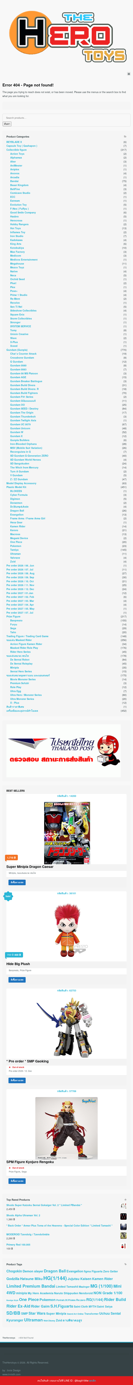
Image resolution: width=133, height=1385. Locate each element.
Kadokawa (16, 240)
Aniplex (14, 169)
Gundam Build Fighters (24, 393)
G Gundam (16, 361)
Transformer (91, 1313)
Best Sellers (15, 790)
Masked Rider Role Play (24, 647)
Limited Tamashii (67, 1287)
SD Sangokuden (19, 463)
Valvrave (15, 557)
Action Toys (17, 153)
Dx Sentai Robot (19, 659)
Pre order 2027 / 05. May (20, 608)
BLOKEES (16, 491)
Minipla (14, 667)
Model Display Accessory (21, 483)
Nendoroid (86, 1293)
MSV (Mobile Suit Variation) (26, 448)
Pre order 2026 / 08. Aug (20, 573)
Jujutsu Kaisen (79, 1278)
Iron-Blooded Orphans (23, 444)
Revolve (15, 302)
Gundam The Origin (21, 412)
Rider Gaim (40, 1306)
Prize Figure (13, 616)
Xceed (13, 346)
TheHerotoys (8, 1337)
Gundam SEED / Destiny (24, 408)
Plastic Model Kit (16, 487)
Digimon (15, 498)
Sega (13, 628)
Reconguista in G (20, 451)
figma (87, 1271)
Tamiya (14, 549)
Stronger (15, 322)
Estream (15, 200)
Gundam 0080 (18, 365)
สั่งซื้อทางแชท (17, 882)
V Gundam (16, 475)
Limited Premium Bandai (30, 1286)
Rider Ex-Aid (18, 1306)
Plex (12, 287)
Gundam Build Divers (22, 385)
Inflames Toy (17, 232)
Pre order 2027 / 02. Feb (20, 597)
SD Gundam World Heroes (25, 459)
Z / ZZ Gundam (19, 479)
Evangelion (17, 514)
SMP (24, 1313)
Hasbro (14, 216)
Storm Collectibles (21, 318)
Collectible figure (16, 149)
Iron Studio (16, 236)
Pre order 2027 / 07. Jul (19, 612)
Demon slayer (33, 1271)
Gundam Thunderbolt (23, 416)
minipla (21, 1293)
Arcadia (14, 177)
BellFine (15, 189)
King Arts (15, 243)
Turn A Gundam (19, 471)
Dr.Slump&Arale (19, 506)
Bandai (14, 181)
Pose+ (13, 291)
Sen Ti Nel (16, 306)
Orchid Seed (17, 279)
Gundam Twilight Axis (23, 420)
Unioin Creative (19, 334)
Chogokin (14, 1271)
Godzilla (12, 1278)
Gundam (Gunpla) (17, 349)
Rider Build (115, 1299)
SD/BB (13, 1313)
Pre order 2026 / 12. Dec (20, 589)
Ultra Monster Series (22, 699)
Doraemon (16, 502)
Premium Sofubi (19, 683)
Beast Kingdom (19, 185)
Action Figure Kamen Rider (26, 644)
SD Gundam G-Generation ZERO (29, 455)
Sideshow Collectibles (23, 310)
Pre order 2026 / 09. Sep (20, 577)
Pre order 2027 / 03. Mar (20, 601)
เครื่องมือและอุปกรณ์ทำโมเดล (22, 710)
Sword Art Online (75, 1313)
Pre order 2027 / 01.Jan (19, 593)
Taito (13, 632)
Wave (13, 338)
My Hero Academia (40, 1293)
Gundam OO (17, 404)
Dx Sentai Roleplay (21, 663)
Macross (15, 534)
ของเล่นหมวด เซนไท (17, 655)
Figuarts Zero (100, 1271)
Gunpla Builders (19, 440)
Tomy (13, 330)
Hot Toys (15, 228)
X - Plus (14, 702)
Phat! (13, 283)
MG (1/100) (101, 1286)
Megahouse (17, 263)
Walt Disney (49, 1320)
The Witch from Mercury (24, 467)
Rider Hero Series (20, 651)
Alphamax (16, 157)
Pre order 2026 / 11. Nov (20, 585)
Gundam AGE (18, 377)
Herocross (16, 220)
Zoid (13, 561)
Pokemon (15, 546)
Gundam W (16, 432)
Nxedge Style (12, 1300)
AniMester (16, 165)
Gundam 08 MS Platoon (24, 373)
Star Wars (37, 1313)
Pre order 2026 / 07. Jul (19, 569)
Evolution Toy (18, 204)
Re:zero (81, 1300)
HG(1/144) (55, 1278)
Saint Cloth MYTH (85, 1306)
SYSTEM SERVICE (20, 326)
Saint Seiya (104, 1306)
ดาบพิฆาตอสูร (72, 1320)
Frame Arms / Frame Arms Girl (27, 518)
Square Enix (17, 314)
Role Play (15, 687)
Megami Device (19, 538)
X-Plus (14, 342)
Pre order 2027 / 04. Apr (20, 604)
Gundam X (16, 436)
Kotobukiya (17, 247)
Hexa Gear (16, 522)
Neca (13, 275)
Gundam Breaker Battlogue (26, 381)
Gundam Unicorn (20, 428)
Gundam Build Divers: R (24, 389)
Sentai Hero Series (21, 671)
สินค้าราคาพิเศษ (15, 706)
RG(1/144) (94, 1299)
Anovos (14, 173)
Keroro (14, 530)
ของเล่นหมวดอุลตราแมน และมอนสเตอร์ (28, 675)
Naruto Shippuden (66, 1293)
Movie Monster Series (23, 679)
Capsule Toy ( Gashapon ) (21, 145)
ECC (12, 197)
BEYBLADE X (14, 142)
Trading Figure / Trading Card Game (27, 636)
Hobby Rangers (19, 224)
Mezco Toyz (17, 267)
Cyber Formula (19, 494)
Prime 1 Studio (18, 295)
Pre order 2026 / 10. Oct (20, 581)
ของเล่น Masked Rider (19, 640)
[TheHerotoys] (66, 36)
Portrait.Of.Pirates (66, 1300)
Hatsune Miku (31, 1278)
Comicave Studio (20, 193)
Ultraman (15, 553)
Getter (114, 1271)
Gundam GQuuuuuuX (23, 400)
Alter (13, 161)
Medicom (15, 255)
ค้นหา (7, 124)
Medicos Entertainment (24, 259)
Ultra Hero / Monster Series (26, 695)
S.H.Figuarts (61, 1306)
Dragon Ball (17, 510)
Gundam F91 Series (21, 396)
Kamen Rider (17, 526)
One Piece (16, 542)
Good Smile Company (23, 212)
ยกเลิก (92, 1380)
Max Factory (17, 251)
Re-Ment (15, 298)
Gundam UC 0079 (20, 424)
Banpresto (16, 620)
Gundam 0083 (18, 369)
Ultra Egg (15, 691)
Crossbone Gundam (22, 357)
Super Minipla (56, 1313)
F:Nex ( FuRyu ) (19, 208)
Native (14, 271)
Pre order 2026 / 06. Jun (20, 565)
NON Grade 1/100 (108, 1292)
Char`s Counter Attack (23, 353)
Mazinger (84, 1287)
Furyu (13, 624)
